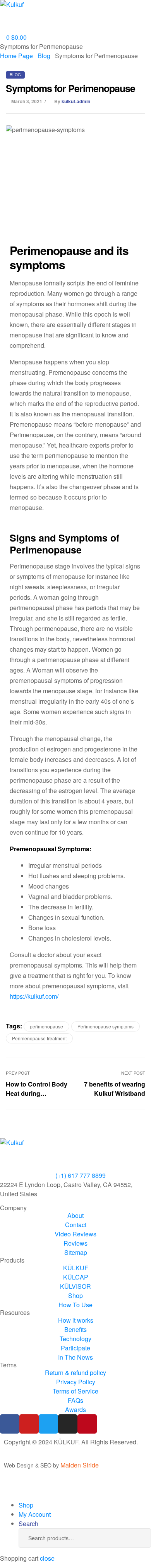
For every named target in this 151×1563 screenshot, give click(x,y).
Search (133, 1538)
